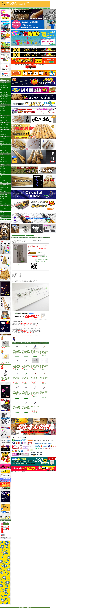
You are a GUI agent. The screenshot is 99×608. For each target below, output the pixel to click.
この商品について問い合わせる (42, 259)
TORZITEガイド (3, 150)
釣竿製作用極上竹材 (3, 101)
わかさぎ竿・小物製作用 (4, 96)
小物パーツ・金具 (3, 189)
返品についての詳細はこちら (42, 256)
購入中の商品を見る (12, 8)
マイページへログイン (21, 8)
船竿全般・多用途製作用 (4, 92)
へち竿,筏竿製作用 (3, 85)
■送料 (25, 471)
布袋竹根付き (2, 106)
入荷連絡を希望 (39, 252)
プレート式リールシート (4, 155)
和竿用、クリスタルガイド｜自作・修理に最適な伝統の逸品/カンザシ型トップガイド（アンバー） (26, 393)
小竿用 (1, 175)
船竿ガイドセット (3, 141)
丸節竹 (1, 131)
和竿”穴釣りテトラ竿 (3, 196)
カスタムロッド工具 (3, 219)
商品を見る (17, 356)
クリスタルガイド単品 (4, 152)
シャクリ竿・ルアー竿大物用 (5, 89)
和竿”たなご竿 (2, 198)
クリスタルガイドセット (30, 235)
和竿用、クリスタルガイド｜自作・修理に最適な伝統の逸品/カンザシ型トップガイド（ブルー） (17, 393)
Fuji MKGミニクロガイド (5, 346)
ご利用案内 (29, 8)
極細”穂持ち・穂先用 (3, 134)
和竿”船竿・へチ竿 (3, 194)
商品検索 (1, 79)
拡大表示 (20, 264)
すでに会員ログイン (30, 68)
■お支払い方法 (15, 471)
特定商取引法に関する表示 (30, 605)
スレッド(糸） (2, 212)
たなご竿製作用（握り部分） (5, 98)
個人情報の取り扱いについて (20, 605)
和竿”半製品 (2, 201)
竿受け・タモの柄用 (3, 120)
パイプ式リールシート (4, 157)
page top (47, 414)
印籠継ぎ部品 (2, 185)
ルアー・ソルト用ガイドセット (5, 143)
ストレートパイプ (3, 159)
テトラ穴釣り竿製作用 (4, 87)
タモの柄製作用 (3, 112)
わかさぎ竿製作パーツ (4, 191)
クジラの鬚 (2, 177)
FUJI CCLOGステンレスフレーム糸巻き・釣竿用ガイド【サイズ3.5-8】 (5, 378)
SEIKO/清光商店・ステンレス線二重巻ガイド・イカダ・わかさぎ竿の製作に (5, 361)
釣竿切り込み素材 (3, 203)
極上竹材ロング (3, 103)
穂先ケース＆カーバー (4, 182)
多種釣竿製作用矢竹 (3, 117)
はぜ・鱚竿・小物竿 (3, 83)
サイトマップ (48, 8)
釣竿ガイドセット (3, 138)
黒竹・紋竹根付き (3, 110)
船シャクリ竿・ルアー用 (4, 171)
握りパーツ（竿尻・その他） (5, 187)
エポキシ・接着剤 (3, 208)
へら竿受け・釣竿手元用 (4, 124)
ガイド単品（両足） (3, 148)
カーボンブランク (3, 180)
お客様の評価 (41, 8)
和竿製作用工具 (3, 217)
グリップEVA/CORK (3, 161)
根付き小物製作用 (3, 113)
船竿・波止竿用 (3, 173)
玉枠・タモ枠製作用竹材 (4, 94)
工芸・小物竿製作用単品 (4, 127)
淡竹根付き (2, 108)
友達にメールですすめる (41, 261)
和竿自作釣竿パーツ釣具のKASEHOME (18, 235)
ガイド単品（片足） (3, 147)
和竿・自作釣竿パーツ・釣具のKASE (17, 3)
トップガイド (2, 145)
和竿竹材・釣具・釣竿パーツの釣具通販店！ (15, 4)
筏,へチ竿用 (2, 166)
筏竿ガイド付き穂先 (3, 168)
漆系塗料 (1, 210)
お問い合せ (35, 8)
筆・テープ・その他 (3, 214)
